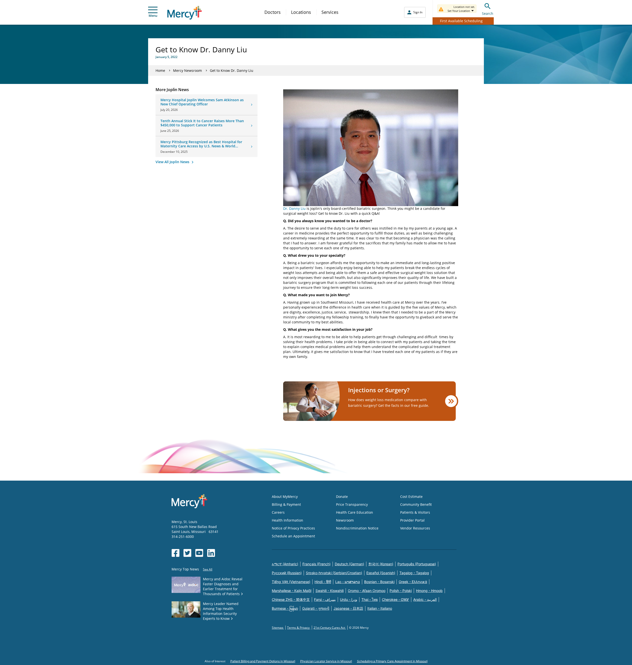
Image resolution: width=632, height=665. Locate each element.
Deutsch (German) (349, 564)
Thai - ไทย (369, 599)
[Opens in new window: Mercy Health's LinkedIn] (211, 553)
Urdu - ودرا (348, 599)
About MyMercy (285, 496)
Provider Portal (412, 520)
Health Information (287, 520)
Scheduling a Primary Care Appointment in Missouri (392, 661)
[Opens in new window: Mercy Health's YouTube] (199, 553)
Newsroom (345, 520)
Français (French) (316, 564)
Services (329, 12)
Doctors (272, 12)
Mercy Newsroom (187, 70)
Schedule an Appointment (293, 536)
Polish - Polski (401, 590)
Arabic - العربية (425, 599)
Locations (301, 12)
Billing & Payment (286, 504)
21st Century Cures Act (330, 628)
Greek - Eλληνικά (413, 582)
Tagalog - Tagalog (414, 573)
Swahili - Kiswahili (330, 590)
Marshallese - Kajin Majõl (291, 590)
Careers (278, 512)
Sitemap (278, 628)
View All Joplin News (173, 161)
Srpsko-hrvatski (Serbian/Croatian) (334, 573)
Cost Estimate (411, 496)
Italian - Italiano (379, 608)
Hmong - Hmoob (429, 590)
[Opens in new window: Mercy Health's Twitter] (187, 553)
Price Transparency (352, 504)
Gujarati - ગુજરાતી (315, 608)
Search (487, 13)
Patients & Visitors (415, 512)
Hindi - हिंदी (323, 582)
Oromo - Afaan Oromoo (366, 590)
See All (207, 569)
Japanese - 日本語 (348, 608)
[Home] (184, 13)
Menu (153, 15)
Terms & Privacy (298, 628)
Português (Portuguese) (416, 564)
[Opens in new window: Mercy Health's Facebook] (175, 553)
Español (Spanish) (380, 573)
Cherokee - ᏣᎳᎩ (395, 599)
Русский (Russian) (287, 573)
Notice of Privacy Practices (293, 528)
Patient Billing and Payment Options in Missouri (262, 661)
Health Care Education (354, 512)
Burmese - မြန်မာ (285, 608)
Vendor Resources (415, 528)
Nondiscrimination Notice (357, 528)
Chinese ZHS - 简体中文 (291, 599)
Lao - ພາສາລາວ (347, 582)
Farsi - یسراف (325, 599)
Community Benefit (416, 504)
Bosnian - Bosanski (379, 582)
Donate (342, 496)
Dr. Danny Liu (294, 208)
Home (160, 70)
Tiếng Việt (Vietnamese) (291, 582)
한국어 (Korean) (380, 564)
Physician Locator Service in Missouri (326, 661)
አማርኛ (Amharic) (285, 564)
